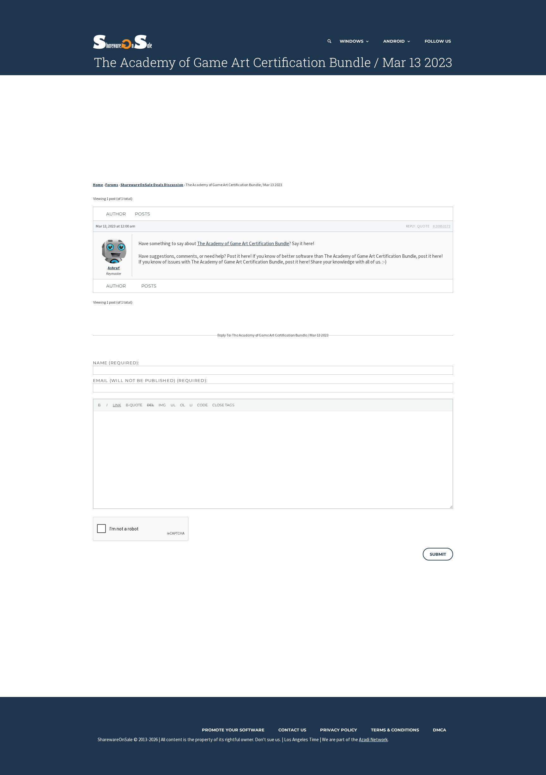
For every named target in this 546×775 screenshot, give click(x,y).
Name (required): (116, 362)
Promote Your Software (233, 729)
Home (98, 184)
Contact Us (292, 729)
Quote (423, 226)
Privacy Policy (338, 729)
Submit (438, 554)
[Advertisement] (273, 14)
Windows (351, 41)
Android (394, 41)
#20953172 (441, 226)
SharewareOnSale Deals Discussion (151, 184)
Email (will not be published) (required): (150, 380)
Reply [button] (410, 226)
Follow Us (438, 41)
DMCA (439, 729)
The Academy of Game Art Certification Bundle (243, 243)
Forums (111, 184)
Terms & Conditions (395, 729)
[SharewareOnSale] (124, 41)
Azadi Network (373, 739)
